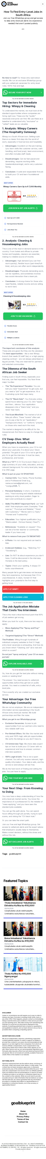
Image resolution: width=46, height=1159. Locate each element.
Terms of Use (23, 1119)
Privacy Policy (23, 1116)
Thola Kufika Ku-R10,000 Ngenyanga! (17, 975)
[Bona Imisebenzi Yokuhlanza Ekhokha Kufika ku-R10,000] (23, 929)
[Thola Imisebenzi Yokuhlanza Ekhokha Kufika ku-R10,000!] (23, 893)
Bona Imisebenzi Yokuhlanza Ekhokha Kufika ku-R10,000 (19, 939)
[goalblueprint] (9, 4)
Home (23, 1111)
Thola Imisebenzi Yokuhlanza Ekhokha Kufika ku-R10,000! (20, 904)
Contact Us (23, 1122)
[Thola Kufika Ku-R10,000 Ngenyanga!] (23, 964)
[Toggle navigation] (43, 4)
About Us (23, 1114)
